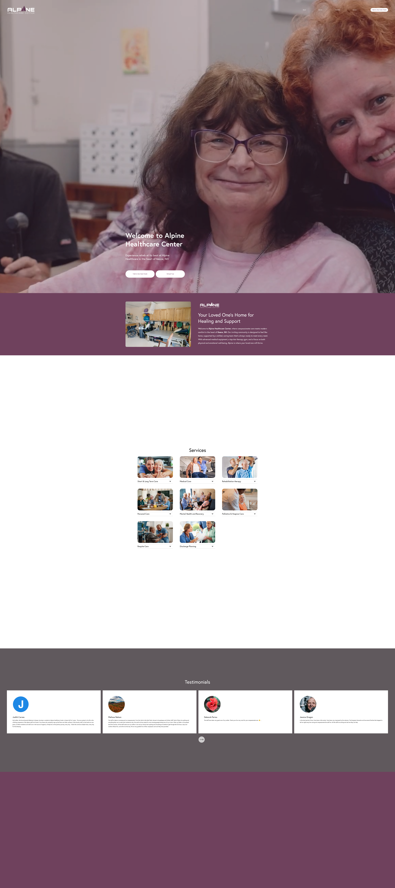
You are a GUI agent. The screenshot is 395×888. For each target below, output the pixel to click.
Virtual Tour (170, 274)
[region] (197, 711)
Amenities (337, 10)
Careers (355, 10)
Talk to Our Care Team (379, 10)
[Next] (202, 739)
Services (320, 10)
